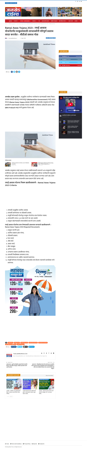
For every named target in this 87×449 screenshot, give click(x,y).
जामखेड (15, 344)
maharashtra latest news (33, 342)
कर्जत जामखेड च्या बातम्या (9, 344)
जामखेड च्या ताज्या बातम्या (20, 344)
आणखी (76, 21)
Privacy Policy (27, 443)
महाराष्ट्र (34, 21)
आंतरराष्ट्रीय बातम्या (45, 21)
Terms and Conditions (17, 443)
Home (7, 443)
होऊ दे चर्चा (71, 21)
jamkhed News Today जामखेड (11, 379)
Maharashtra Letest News (43, 342)
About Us (35, 443)
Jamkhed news (10, 342)
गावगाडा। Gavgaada (24, 21)
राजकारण (15, 21)
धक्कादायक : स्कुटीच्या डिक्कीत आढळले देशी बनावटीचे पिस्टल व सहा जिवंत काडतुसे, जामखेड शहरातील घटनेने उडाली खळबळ (16, 365)
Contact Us (42, 443)
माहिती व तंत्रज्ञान (54, 21)
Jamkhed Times (16, 342)
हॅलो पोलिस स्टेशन (62, 21)
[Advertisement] (30, 83)
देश (39, 21)
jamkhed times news (24, 342)
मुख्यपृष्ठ (10, 21)
